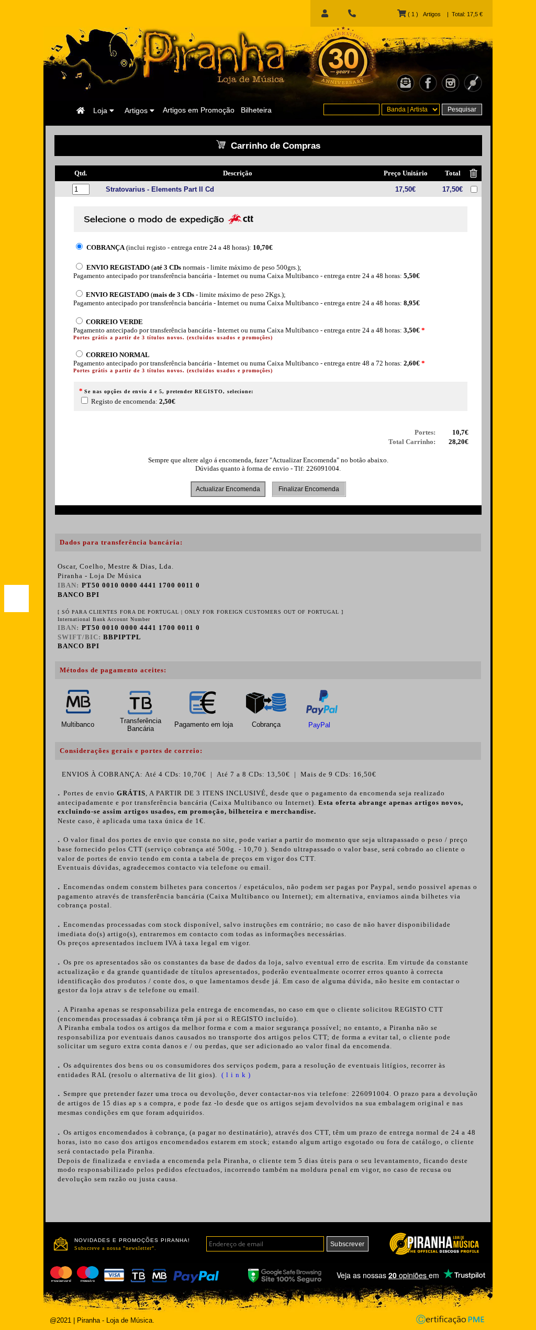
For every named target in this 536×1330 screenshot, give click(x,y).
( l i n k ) (235, 1075)
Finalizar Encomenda (309, 489)
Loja (101, 110)
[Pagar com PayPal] (16, 598)
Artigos (137, 110)
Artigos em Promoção (198, 110)
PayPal (319, 725)
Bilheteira (256, 110)
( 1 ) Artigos (423, 14)
